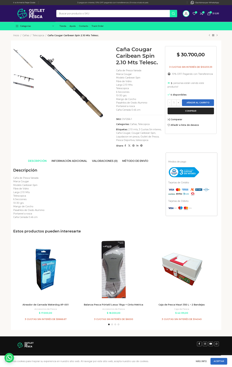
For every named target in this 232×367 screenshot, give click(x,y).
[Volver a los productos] (213, 35)
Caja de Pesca (181, 309)
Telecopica (38, 35)
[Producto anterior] (209, 35)
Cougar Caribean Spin (143, 133)
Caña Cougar (123, 133)
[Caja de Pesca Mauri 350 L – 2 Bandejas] (181, 269)
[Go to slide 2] (112, 324)
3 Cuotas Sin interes (150, 129)
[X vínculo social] (129, 145)
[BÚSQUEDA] (173, 13)
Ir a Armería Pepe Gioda (24, 2)
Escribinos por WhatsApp (207, 2)
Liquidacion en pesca (127, 136)
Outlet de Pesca (149, 136)
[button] (9, 358)
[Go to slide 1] (109, 324)
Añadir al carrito (198, 102)
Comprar (190, 111)
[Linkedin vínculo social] (137, 145)
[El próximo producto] (217, 35)
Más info (201, 361)
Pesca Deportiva (125, 140)
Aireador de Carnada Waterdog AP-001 (45, 304)
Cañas (25, 35)
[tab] (37, 161)
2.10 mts (133, 129)
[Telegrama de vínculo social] (141, 145)
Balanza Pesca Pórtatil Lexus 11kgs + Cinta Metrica (113, 304)
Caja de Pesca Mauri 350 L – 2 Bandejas (181, 304)
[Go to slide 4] (118, 324)
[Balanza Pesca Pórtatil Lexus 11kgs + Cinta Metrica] (113, 269)
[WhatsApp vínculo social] (216, 343)
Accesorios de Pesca (45, 309)
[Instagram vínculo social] (205, 343)
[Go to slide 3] (115, 324)
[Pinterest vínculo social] (133, 145)
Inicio (16, 35)
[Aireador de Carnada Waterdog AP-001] (45, 269)
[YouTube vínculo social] (210, 343)
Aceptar (219, 361)
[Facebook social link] (125, 145)
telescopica (142, 140)
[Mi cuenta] (186, 13)
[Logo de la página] (33, 13)
